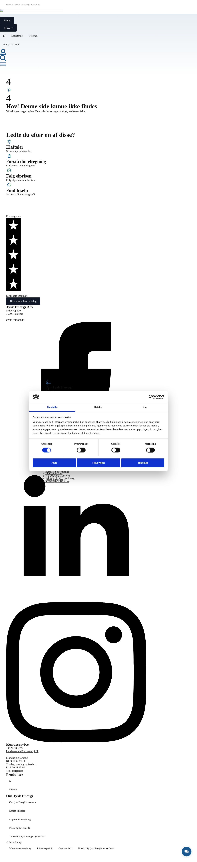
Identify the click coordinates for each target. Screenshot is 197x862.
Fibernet (33, 35)
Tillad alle (143, 463)
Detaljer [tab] (98, 407)
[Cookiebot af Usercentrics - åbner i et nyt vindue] (150, 397)
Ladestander (17, 35)
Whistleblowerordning (20, 848)
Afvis (54, 463)
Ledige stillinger (17, 811)
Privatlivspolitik (44, 848)
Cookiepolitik (65, 848)
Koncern (50, 390)
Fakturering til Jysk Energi (60, 478)
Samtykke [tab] (52, 407)
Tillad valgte (98, 463)
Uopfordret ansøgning (20, 819)
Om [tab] (145, 407)
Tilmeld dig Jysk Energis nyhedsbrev (27, 836)
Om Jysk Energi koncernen (22, 802)
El (4, 35)
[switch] (81, 450)
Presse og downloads (19, 828)
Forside (9, 4)
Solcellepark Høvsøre (57, 481)
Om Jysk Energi (11, 44)
